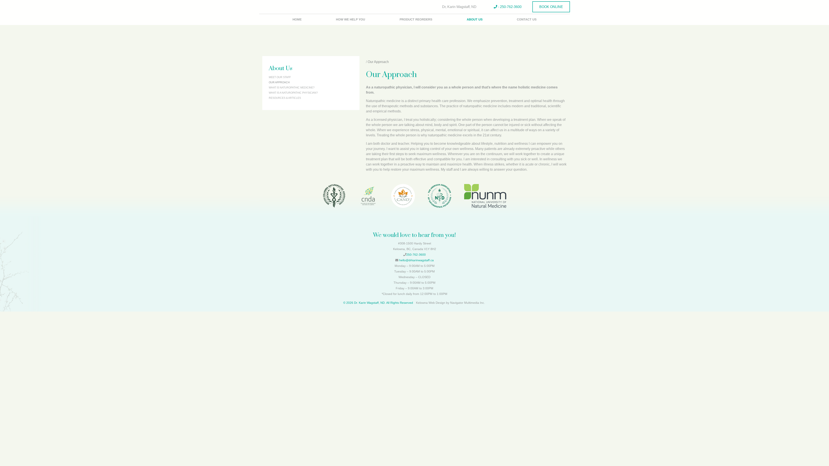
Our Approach (279, 82)
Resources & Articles (285, 97)
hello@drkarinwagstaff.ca (416, 260)
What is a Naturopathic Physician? (293, 92)
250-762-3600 (416, 254)
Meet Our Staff (280, 77)
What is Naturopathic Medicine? (292, 87)
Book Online (551, 7)
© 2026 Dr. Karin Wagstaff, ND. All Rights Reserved (378, 302)
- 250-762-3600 (509, 7)
